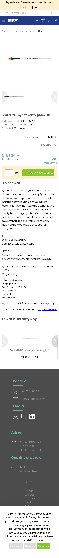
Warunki (29, 495)
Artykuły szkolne (19, 31)
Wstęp (5, 31)
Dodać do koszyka (42, 172)
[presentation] (5, 97)
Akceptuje (43, 546)
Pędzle (32, 31)
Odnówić (30, 546)
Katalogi (29, 502)
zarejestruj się (28, 7)
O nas (29, 491)
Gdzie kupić (29, 498)
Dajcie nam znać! (47, 309)
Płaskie (41, 31)
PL (51, 12)
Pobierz (29, 506)
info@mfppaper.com (32, 399)
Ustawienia (16, 546)
